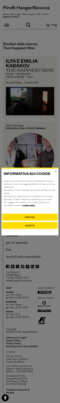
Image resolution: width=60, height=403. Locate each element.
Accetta (30, 225)
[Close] (56, 171)
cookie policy (28, 205)
